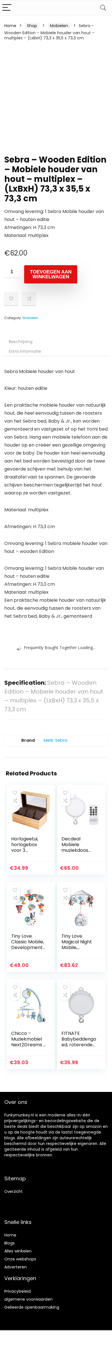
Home (10, 26)
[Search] (103, 7)
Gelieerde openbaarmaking (31, 1307)
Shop (32, 26)
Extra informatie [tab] (25, 351)
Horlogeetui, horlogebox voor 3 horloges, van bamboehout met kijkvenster (28, 853)
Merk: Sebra (55, 740)
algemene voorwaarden (28, 1299)
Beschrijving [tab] (20, 341)
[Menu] (7, 7)
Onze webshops (20, 1259)
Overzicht (13, 1191)
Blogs (9, 1243)
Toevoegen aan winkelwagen (51, 274)
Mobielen (59, 26)
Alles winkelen (18, 1251)
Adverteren (15, 1267)
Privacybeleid (17, 1291)
